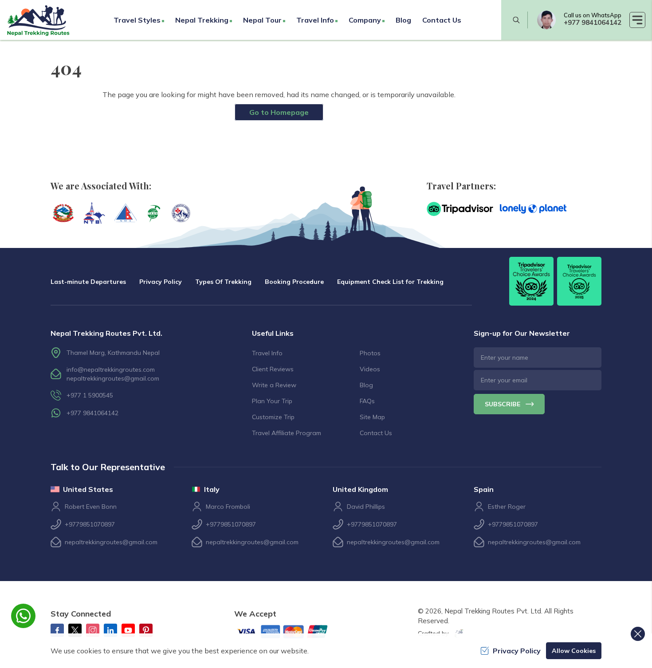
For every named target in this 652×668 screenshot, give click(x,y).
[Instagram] (92, 630)
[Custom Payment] (289, 632)
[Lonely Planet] (533, 209)
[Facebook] (57, 630)
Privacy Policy (160, 282)
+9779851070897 (90, 524)
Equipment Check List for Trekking (390, 282)
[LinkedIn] (110, 630)
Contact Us (441, 20)
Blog (403, 20)
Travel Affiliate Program (286, 433)
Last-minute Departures (88, 282)
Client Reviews (273, 369)
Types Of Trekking (223, 282)
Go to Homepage (279, 112)
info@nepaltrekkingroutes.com (111, 369)
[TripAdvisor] (460, 209)
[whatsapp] (546, 20)
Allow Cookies (574, 651)
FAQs (367, 401)
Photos (370, 353)
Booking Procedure (294, 282)
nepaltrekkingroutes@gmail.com (113, 378)
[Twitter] (75, 630)
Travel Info (267, 353)
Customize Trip (273, 417)
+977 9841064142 (592, 22)
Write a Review (274, 385)
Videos (370, 369)
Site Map (372, 417)
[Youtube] (128, 630)
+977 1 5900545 (90, 395)
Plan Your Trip (272, 401)
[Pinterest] (146, 630)
